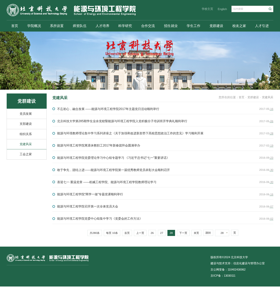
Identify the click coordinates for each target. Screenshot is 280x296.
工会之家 (26, 154)
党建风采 (26, 144)
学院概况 (34, 26)
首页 (14, 26)
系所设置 (57, 26)
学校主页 (207, 8)
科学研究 (125, 26)
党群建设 (216, 26)
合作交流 (148, 26)
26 (152, 232)
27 (161, 232)
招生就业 (171, 26)
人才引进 (262, 26)
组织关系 (26, 134)
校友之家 (239, 26)
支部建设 (26, 123)
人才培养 (102, 26)
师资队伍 (79, 26)
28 (171, 232)
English (222, 9)
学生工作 (193, 26)
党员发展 (26, 113)
